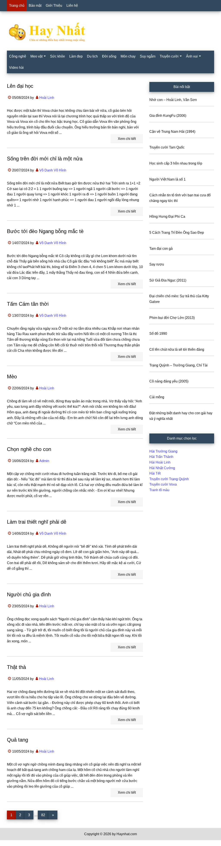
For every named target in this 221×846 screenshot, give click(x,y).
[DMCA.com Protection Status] (11, 843)
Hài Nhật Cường (162, 468)
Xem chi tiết (127, 139)
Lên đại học (20, 86)
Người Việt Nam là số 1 (167, 179)
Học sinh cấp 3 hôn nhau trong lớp (175, 163)
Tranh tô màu (159, 490)
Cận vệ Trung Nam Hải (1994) (172, 131)
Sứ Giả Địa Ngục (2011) (167, 280)
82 (45, 815)
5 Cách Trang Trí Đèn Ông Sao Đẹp (176, 232)
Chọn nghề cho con (29, 449)
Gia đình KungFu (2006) (167, 115)
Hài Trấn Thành (161, 457)
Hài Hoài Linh (159, 462)
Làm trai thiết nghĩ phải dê (36, 522)
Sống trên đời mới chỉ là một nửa (44, 159)
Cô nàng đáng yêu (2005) (168, 381)
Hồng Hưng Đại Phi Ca (167, 216)
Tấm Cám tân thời (28, 304)
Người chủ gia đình (29, 594)
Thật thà (16, 667)
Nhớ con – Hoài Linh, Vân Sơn (173, 100)
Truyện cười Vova (163, 484)
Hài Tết (155, 473)
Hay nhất (110, 32)
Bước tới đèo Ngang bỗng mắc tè (45, 231)
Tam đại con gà (161, 248)
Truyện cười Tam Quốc (167, 147)
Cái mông (156, 397)
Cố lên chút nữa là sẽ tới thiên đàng (176, 349)
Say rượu (156, 264)
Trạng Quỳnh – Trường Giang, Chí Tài (178, 365)
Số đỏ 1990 (158, 333)
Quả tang (17, 740)
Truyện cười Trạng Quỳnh (169, 479)
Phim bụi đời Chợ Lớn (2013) (172, 318)
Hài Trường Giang (163, 451)
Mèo (12, 376)
